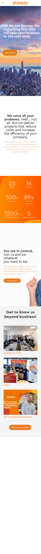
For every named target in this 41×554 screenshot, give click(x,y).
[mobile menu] (2, 3)
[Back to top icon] (37, 550)
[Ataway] (20, 2)
